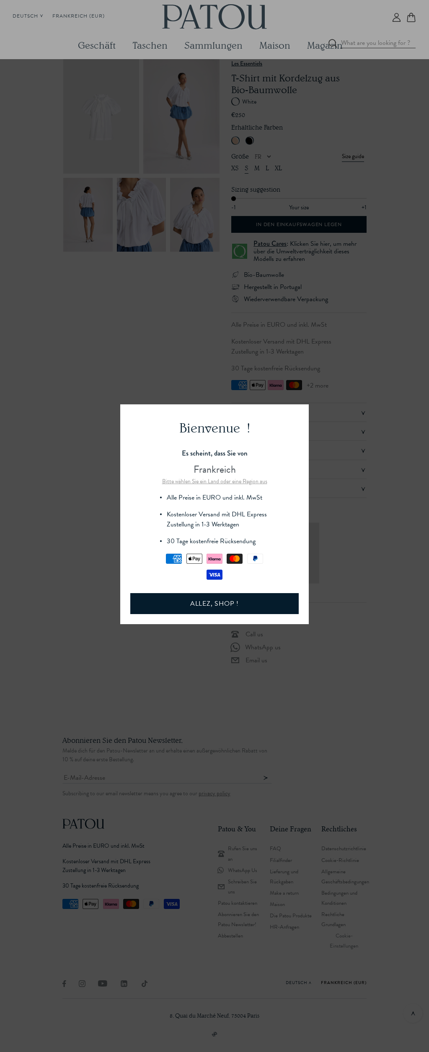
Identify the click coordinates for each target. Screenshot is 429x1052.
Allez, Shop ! (214, 604)
